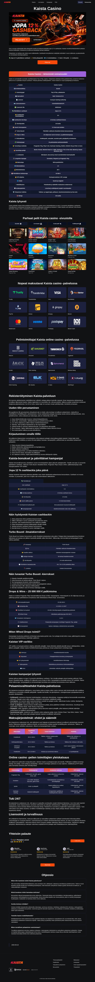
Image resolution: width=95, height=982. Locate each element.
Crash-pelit (56, 223)
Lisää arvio (77, 840)
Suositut (17, 223)
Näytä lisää (47, 864)
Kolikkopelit (76, 223)
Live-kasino (37, 223)
